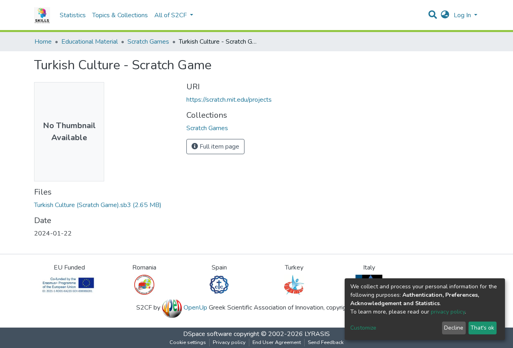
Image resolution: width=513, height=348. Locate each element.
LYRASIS (317, 334)
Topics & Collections (120, 15)
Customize (363, 328)
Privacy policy (229, 342)
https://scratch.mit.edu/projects (229, 99)
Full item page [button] (218, 146)
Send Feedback (325, 342)
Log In (463, 15)
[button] (445, 15)
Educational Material (89, 41)
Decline (453, 328)
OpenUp (195, 307)
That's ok (482, 328)
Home (43, 41)
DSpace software (207, 334)
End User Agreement (276, 342)
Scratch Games (148, 41)
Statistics (73, 15)
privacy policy (448, 312)
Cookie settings (188, 342)
